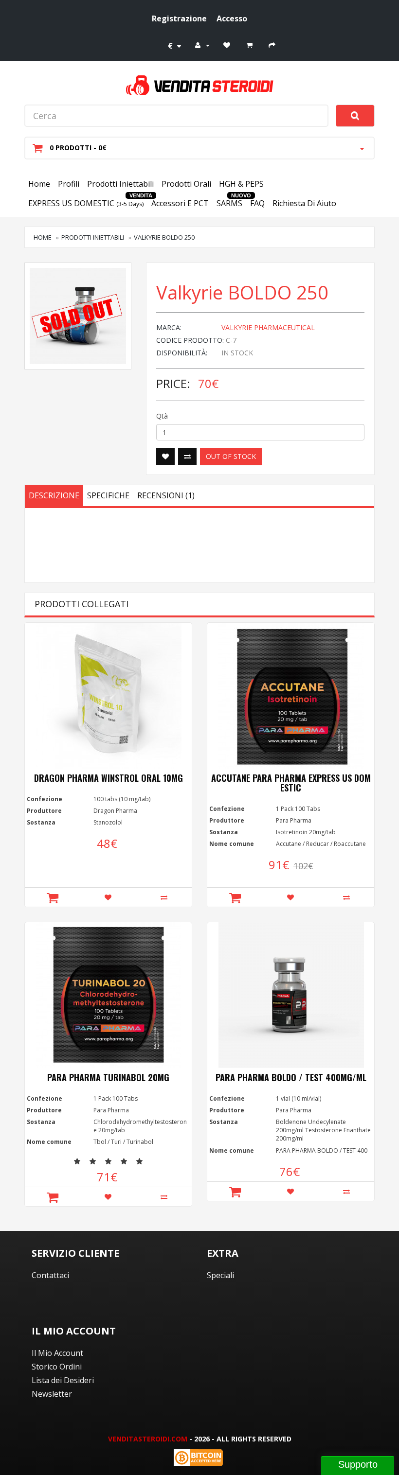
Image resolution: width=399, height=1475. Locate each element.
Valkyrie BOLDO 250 (164, 237)
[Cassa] (273, 45)
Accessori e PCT (180, 203)
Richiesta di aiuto (304, 203)
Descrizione (54, 495)
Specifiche (108, 495)
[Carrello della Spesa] (250, 45)
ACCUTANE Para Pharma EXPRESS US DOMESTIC (291, 783)
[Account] (202, 45)
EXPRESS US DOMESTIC (86, 203)
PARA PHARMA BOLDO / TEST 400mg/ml (291, 1077)
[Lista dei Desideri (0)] (228, 45)
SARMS (229, 203)
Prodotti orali (186, 183)
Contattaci (50, 1275)
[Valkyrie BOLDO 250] (77, 316)
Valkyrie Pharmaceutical (268, 327)
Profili (68, 183)
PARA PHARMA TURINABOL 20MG (108, 1077)
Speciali (220, 1275)
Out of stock (231, 456)
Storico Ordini (57, 1366)
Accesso (232, 18)
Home (39, 183)
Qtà (162, 416)
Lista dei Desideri (63, 1380)
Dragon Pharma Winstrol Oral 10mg (108, 778)
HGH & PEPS (241, 183)
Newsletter (52, 1393)
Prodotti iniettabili (120, 183)
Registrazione (179, 18)
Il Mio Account (57, 1353)
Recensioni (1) (166, 495)
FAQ (257, 203)
